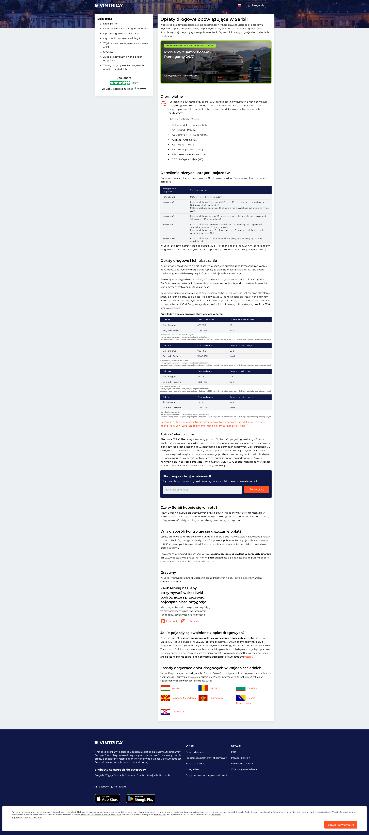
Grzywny (108, 52)
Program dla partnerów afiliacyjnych (206, 758)
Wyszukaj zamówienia (244, 769)
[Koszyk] (271, 5)
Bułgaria (252, 688)
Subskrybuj (257, 489)
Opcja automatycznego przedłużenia (207, 775)
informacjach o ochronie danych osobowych (101, 815)
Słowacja (119, 775)
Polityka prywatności (33, 817)
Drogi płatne (110, 23)
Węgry (175, 688)
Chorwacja (178, 711)
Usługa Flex (192, 769)
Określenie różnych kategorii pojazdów (125, 28)
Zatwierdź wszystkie (341, 824)
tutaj (247, 656)
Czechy (141, 775)
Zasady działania (195, 752)
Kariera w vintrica (195, 763)
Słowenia (130, 775)
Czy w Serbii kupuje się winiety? (121, 38)
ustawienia (216, 815)
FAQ (233, 752)
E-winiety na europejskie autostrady (120, 769)
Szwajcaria (152, 775)
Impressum (17, 817)
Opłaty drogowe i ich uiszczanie (121, 33)
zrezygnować (160, 815)
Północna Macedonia (184, 698)
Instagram (193, 621)
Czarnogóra (216, 698)
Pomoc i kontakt (240, 758)
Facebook (172, 621)
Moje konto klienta (242, 763)
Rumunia (215, 688)
